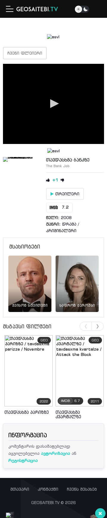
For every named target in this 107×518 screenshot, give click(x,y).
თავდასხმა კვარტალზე (68, 414)
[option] (30, 277)
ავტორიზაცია (55, 453)
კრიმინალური (61, 230)
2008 (66, 217)
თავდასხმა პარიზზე (26, 412)
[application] (53, 104)
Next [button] (98, 326)
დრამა (69, 224)
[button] (53, 103)
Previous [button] (86, 326)
